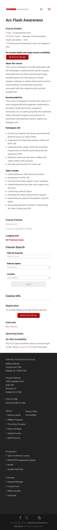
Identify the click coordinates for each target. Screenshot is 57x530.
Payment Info (11, 224)
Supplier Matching (15, 469)
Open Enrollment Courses (19, 456)
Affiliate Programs (15, 420)
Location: (11, 274)
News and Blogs (15, 429)
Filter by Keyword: (15, 253)
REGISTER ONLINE (28, 315)
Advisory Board (14, 415)
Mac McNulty (11, 326)
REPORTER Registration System (22, 460)
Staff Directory (14, 438)
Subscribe (12, 495)
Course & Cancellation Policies (19, 229)
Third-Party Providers (17, 424)
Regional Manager (15, 482)
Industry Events (14, 433)
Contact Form (13, 486)
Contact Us (24, 347)
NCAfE (10, 465)
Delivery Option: (14, 263)
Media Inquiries (14, 491)
